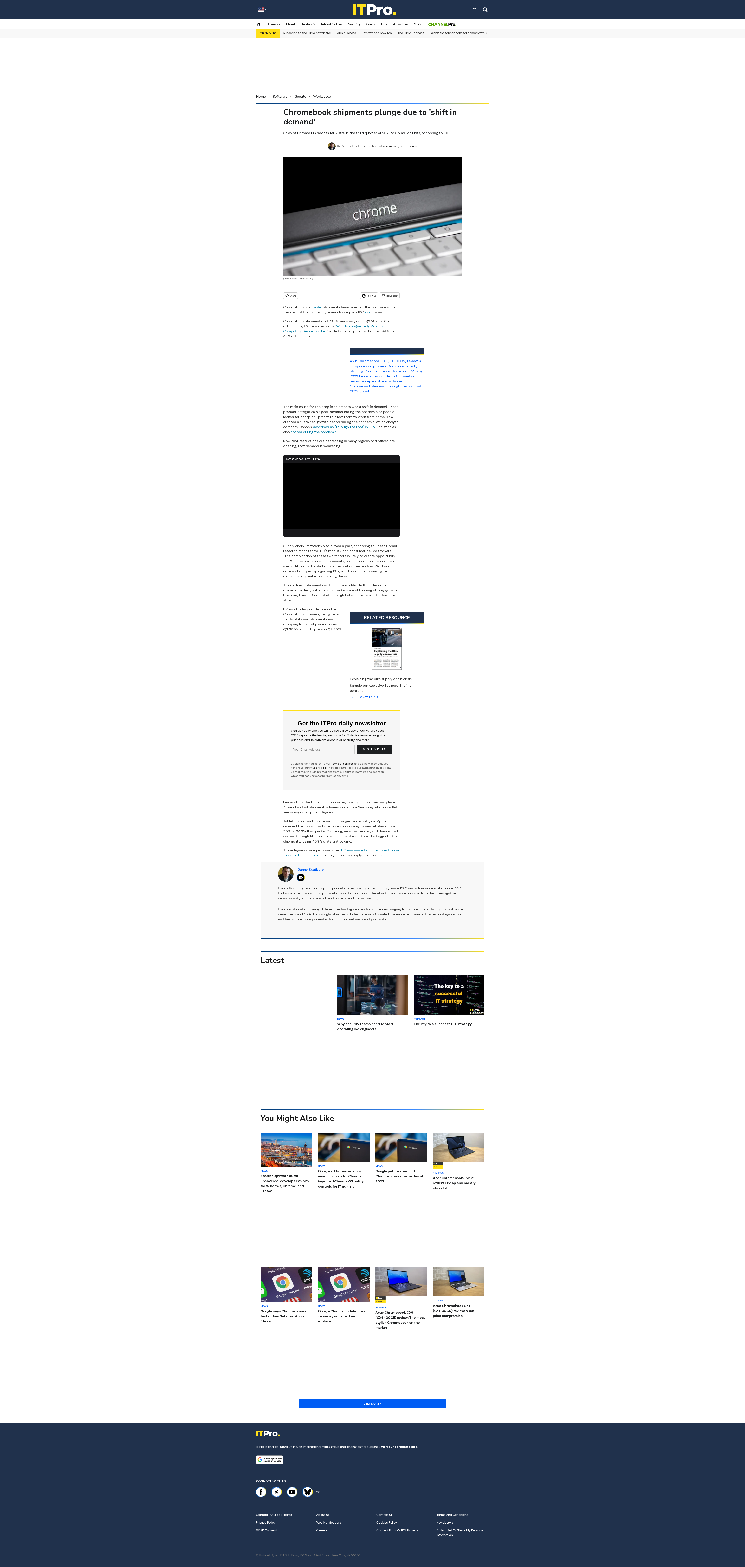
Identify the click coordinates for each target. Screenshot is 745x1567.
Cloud (290, 24)
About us (323, 1515)
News (413, 146)
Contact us (384, 1515)
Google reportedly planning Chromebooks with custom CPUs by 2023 (386, 371)
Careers (321, 1530)
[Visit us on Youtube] (292, 1492)
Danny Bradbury (353, 146)
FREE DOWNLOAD (364, 697)
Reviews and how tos (377, 33)
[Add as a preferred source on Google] (269, 1459)
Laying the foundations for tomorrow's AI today (464, 33)
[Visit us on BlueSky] (306, 1492)
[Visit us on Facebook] (261, 1492)
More (417, 24)
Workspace (322, 96)
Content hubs (376, 24)
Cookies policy (386, 1522)
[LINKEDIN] (301, 877)
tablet (317, 307)
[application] (341, 496)
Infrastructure (331, 24)
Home (261, 96)
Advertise (400, 24)
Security (354, 24)
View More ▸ (372, 1403)
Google (300, 96)
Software (280, 96)
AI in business (346, 33)
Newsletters (445, 1522)
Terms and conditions (452, 1515)
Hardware (308, 24)
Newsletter (392, 295)
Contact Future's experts (274, 1515)
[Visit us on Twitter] (276, 1492)
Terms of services (342, 763)
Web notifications (329, 1522)
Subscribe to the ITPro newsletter (307, 33)
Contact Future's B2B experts (397, 1530)
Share (293, 295)
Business (273, 24)
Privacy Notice (318, 767)
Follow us (371, 295)
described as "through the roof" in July (344, 427)
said (368, 312)
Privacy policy (265, 1522)
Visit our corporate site (399, 1447)
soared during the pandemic (314, 432)
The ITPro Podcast (411, 33)
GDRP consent (266, 1530)
